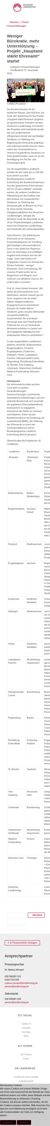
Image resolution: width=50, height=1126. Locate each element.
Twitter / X (26, 1024)
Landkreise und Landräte (26, 1077)
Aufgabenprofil (26, 1081)
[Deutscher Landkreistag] (25, 7)
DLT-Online (26, 1054)
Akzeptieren (8, 1122)
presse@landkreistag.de (17, 986)
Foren (26, 1059)
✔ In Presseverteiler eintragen (22, 943)
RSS (26, 1036)
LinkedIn (26, 1028)
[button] (17, 915)
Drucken (37, 915)
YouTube (26, 1032)
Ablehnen (24, 1122)
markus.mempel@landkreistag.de (21, 983)
